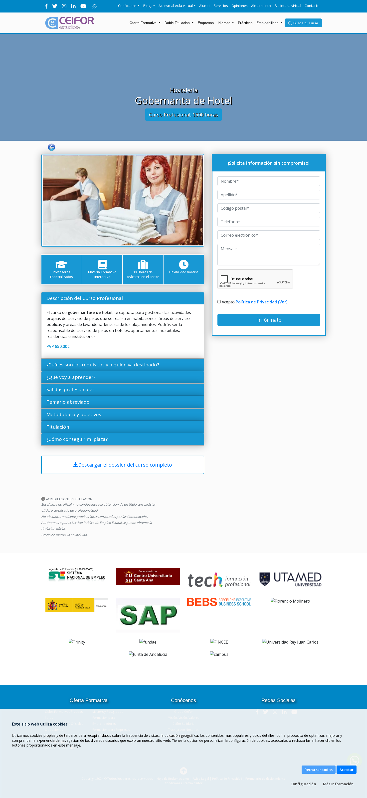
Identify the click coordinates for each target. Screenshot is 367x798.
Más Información (338, 784)
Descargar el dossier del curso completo (125, 464)
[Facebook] (46, 6)
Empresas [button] (206, 23)
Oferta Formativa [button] (144, 23)
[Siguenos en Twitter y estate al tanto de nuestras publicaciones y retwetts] (54, 6)
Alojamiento (261, 5)
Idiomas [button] (224, 23)
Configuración (303, 784)
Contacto (312, 5)
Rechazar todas (319, 769)
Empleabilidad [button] (268, 23)
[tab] (122, 298)
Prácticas (246, 22)
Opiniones (239, 5)
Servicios (221, 5)
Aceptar (347, 769)
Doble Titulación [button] (178, 23)
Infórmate (268, 319)
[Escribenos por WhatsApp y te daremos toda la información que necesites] (95, 6)
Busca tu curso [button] (305, 23)
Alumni (204, 5)
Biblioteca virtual (287, 5)
